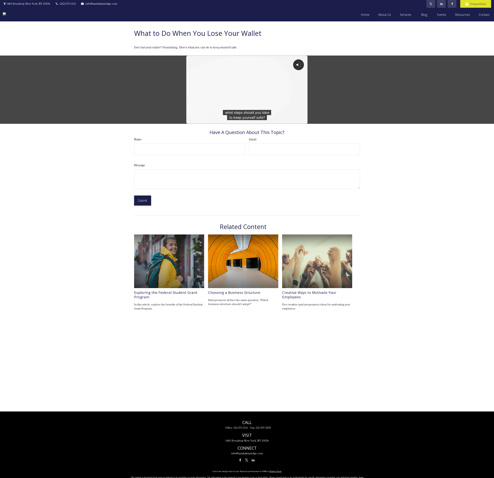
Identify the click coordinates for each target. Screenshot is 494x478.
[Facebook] (452, 4)
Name (138, 139)
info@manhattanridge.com (101, 4)
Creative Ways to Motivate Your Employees (309, 294)
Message (139, 165)
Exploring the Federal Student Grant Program (165, 294)
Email (252, 139)
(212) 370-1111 (68, 4)
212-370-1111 (240, 428)
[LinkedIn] (441, 4)
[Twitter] (430, 4)
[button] (365, 15)
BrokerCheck (276, 471)
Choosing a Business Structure (234, 292)
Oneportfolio (478, 4)
